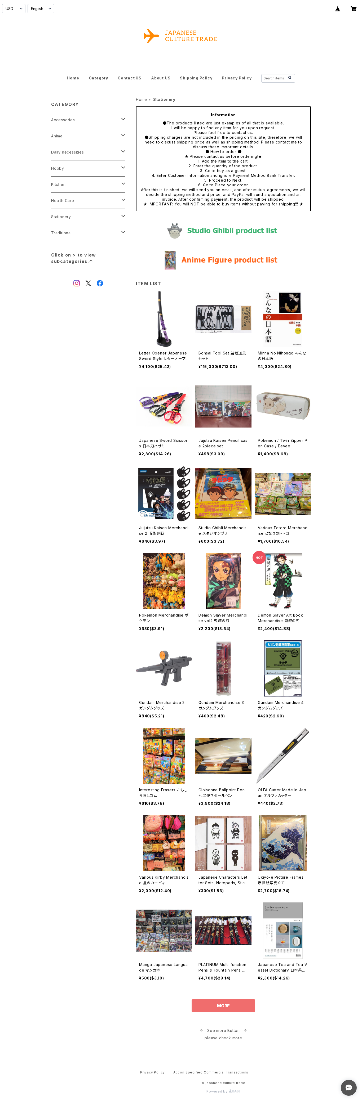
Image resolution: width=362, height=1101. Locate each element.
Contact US (130, 78)
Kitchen (58, 184)
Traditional (61, 233)
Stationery (61, 216)
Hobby (57, 168)
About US (160, 78)
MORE (223, 1005)
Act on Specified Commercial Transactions (210, 1072)
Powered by (217, 1091)
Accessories (63, 120)
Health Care (62, 200)
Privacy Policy (236, 78)
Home (73, 78)
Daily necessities (67, 152)
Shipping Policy (196, 78)
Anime (57, 136)
